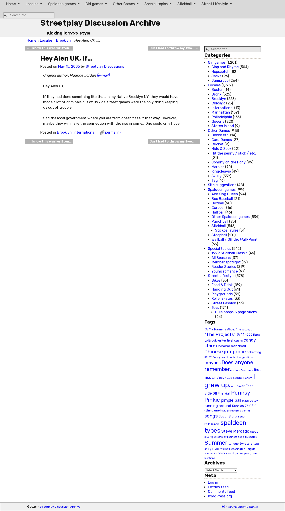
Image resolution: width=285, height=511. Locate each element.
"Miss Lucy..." (245, 329)
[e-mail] (103, 75)
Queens (218, 121)
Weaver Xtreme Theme (243, 506)
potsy (254, 400)
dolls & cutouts (244, 370)
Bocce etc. (220, 135)
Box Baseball (222, 199)
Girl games (94, 4)
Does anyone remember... (228, 365)
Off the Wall (221, 393)
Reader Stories (224, 267)
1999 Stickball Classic (230, 253)
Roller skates (222, 298)
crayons (212, 362)
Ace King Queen (225, 194)
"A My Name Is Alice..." (220, 329)
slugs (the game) (240, 410)
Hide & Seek (221, 149)
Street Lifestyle (215, 4)
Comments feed (221, 491)
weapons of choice (215, 453)
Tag (215, 180)
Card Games (222, 140)
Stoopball (219, 235)
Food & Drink (222, 285)
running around (217, 405)
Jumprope (220, 80)
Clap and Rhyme (225, 67)
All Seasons (221, 258)
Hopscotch (221, 71)
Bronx (217, 94)
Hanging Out (222, 289)
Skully (217, 176)
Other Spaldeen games (231, 217)
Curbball (218, 208)
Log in (213, 482)
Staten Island (223, 126)
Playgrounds (222, 294)
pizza (245, 400)
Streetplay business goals (229, 437)
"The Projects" (220, 334)
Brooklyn (63, 40)
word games (235, 453)
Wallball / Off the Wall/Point (235, 239)
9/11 (240, 334)
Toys (215, 307)
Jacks (216, 76)
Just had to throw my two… (174, 48)
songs (211, 416)
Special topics (156, 4)
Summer (215, 442)
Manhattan (221, 112)
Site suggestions (222, 185)
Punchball (220, 221)
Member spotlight (226, 262)
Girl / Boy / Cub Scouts (227, 377)
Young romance (225, 271)
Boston (218, 90)
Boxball (218, 203)
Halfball (218, 212)
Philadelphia (222, 117)
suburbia (251, 436)
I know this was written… (49, 48)
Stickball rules (226, 230)
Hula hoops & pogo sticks (236, 312)
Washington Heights (243, 448)
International (84, 132)
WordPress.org (220, 496)
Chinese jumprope (225, 351)
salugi (225, 410)
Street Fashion (224, 303)
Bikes (216, 280)
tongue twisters (240, 444)
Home (11, 4)
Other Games (124, 4)
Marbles (218, 167)
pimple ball (231, 400)
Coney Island (220, 357)
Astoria (238, 340)
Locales (32, 4)
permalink (113, 132)
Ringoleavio (221, 171)
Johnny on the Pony (229, 162)
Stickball (184, 4)
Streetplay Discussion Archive (100, 23)
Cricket (218, 144)
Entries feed (218, 487)
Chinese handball (231, 346)
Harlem (247, 378)
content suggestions (241, 357)
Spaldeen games (62, 4)
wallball (225, 448)
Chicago (218, 103)
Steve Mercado (235, 431)
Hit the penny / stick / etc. (234, 153)
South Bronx (228, 416)
